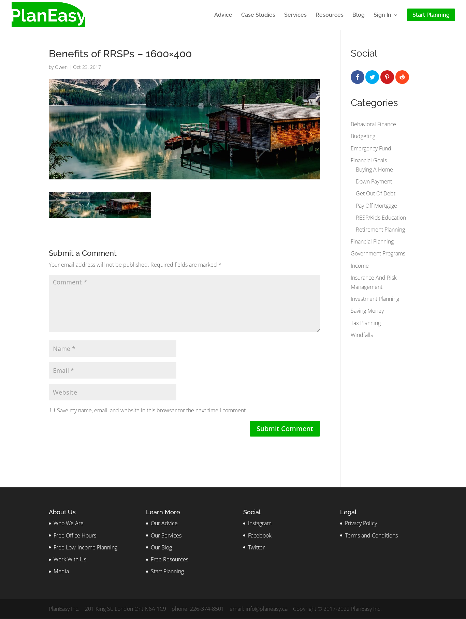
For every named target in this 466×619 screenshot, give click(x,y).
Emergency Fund (371, 148)
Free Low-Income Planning (85, 547)
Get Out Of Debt (375, 193)
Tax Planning (366, 323)
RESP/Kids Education (381, 217)
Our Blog (161, 547)
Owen (61, 67)
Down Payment (374, 181)
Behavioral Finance (373, 124)
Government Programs (378, 253)
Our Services (166, 535)
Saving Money (367, 310)
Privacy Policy (361, 523)
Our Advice (164, 523)
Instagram (260, 523)
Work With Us (70, 559)
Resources (330, 15)
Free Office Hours (75, 535)
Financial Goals (369, 160)
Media (61, 571)
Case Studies (258, 15)
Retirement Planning (380, 229)
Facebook (260, 535)
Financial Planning (372, 241)
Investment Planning (375, 299)
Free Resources (169, 559)
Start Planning (167, 571)
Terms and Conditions (371, 535)
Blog (358, 15)
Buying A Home (374, 169)
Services (295, 15)
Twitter (256, 547)
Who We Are (69, 523)
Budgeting (363, 136)
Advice (223, 15)
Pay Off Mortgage (376, 205)
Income (360, 265)
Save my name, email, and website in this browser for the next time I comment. (152, 410)
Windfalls (362, 335)
